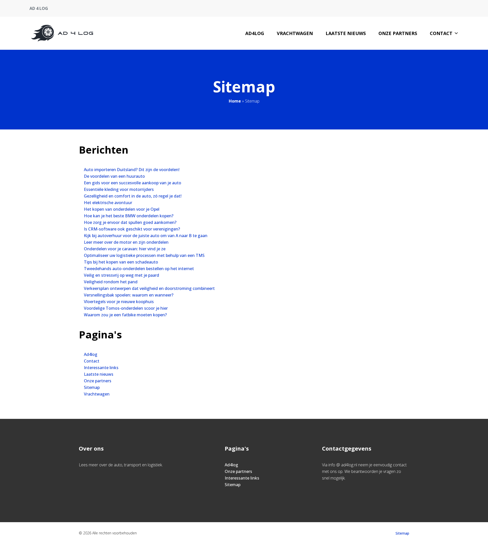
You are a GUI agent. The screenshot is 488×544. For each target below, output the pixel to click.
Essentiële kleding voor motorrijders (119, 189)
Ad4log (254, 33)
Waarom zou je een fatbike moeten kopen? (125, 315)
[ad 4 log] (62, 33)
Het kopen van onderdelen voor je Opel (121, 209)
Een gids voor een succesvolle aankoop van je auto (132, 183)
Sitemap (92, 387)
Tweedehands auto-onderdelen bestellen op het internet (139, 268)
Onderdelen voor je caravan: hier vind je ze (124, 249)
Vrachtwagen (295, 33)
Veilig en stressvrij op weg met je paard (121, 275)
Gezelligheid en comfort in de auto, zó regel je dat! (132, 196)
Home (235, 101)
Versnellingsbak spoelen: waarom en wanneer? (128, 295)
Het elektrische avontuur (108, 202)
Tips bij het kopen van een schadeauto (121, 262)
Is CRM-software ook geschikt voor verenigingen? (132, 229)
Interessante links (101, 367)
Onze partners (397, 33)
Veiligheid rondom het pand (111, 282)
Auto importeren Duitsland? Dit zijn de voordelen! (131, 169)
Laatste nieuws (346, 33)
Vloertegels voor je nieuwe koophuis (119, 301)
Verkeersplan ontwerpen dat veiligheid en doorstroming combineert (149, 288)
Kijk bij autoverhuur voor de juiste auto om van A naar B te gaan (145, 235)
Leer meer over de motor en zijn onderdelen (126, 242)
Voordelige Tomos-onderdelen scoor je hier (126, 308)
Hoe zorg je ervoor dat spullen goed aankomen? (130, 222)
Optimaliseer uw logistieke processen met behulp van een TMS (144, 255)
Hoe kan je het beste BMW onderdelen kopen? (128, 216)
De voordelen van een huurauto (114, 176)
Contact (441, 33)
